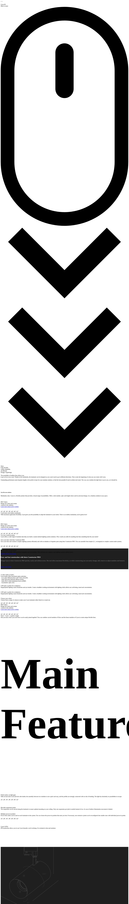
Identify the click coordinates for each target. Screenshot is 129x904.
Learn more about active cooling (10, 506)
